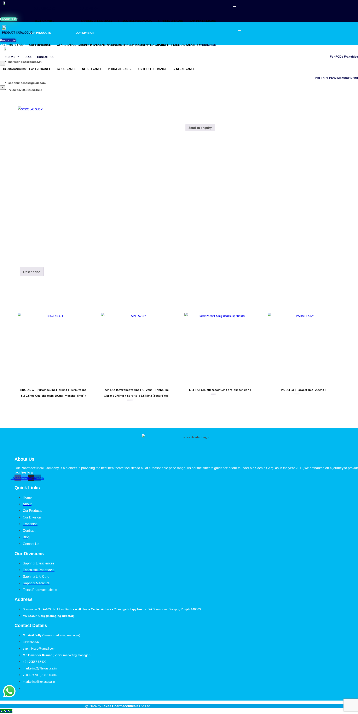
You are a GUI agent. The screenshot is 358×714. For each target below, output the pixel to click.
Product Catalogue (16, 56)
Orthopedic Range (152, 69)
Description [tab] (31, 272)
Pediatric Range (120, 69)
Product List (8, 19)
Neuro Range (92, 69)
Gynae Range (66, 69)
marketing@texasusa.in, (25, 61)
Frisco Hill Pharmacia (135, 20)
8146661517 (34, 90)
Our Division (89, 8)
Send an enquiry (200, 127)
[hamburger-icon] (234, 6)
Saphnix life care (170, 20)
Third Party (227, 69)
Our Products (44, 8)
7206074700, (17, 90)
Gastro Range (40, 69)
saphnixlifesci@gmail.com (27, 83)
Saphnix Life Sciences (96, 20)
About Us (22, 20)
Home (5, 45)
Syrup (206, 143)
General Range (184, 69)
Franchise (207, 69)
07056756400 (17, 68)
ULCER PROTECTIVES (227, 143)
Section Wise (44, 20)
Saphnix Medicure (203, 20)
